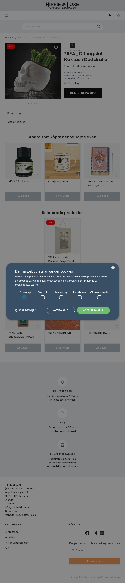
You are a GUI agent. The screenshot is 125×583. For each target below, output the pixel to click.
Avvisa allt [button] (60, 310)
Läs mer (34, 284)
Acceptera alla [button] (93, 310)
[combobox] (113, 267)
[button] (25, 310)
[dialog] (62, 291)
